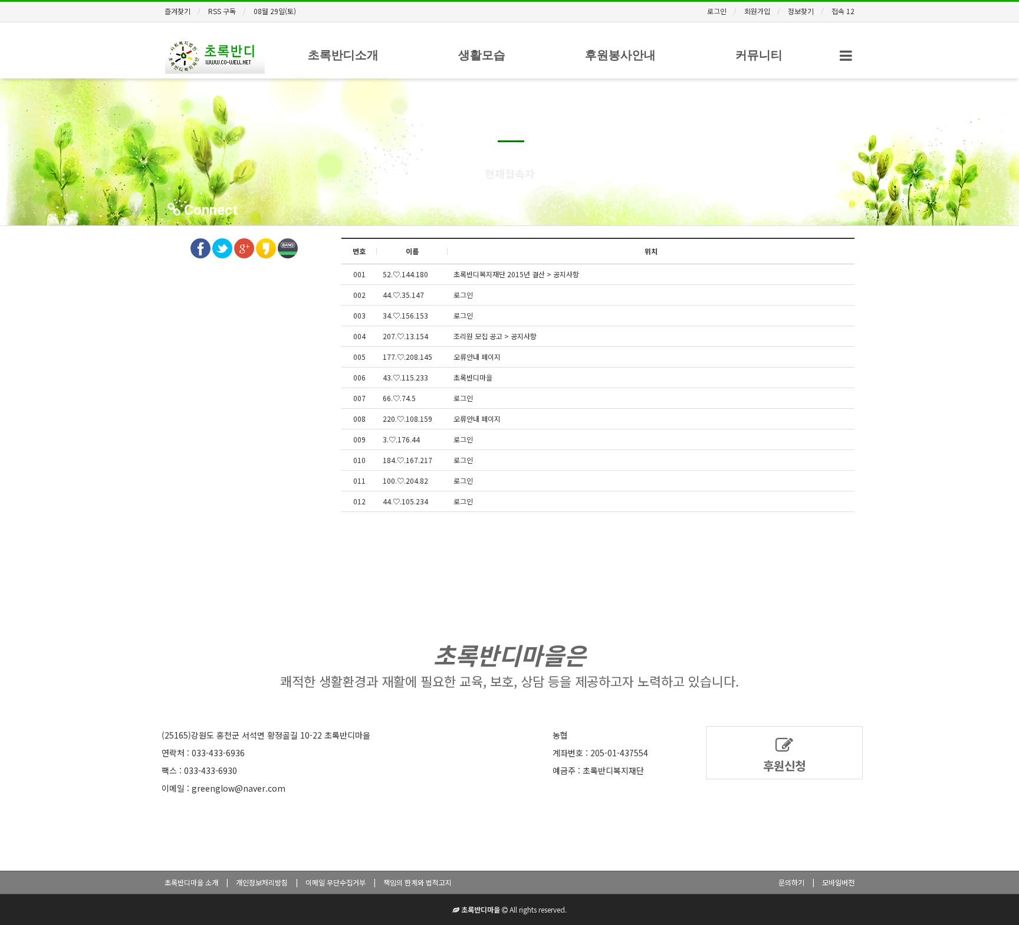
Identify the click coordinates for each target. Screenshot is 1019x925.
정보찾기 (801, 11)
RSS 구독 (222, 11)
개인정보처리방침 (262, 882)
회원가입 (757, 11)
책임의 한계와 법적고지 (417, 882)
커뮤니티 (759, 55)
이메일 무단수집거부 (335, 882)
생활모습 (481, 55)
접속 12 (842, 11)
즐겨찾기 (177, 11)
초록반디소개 (343, 55)
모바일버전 (838, 882)
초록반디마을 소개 (191, 882)
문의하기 (791, 882)
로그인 (717, 11)
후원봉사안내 (620, 55)
